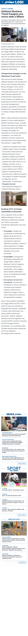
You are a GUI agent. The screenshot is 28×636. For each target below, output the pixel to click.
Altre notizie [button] (21, 463)
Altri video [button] (22, 562)
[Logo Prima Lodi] (14, 2)
